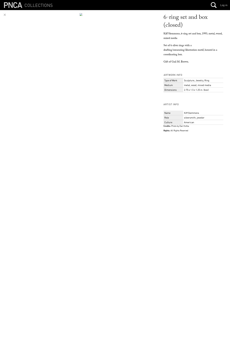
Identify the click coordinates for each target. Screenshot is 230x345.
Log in (223, 5)
